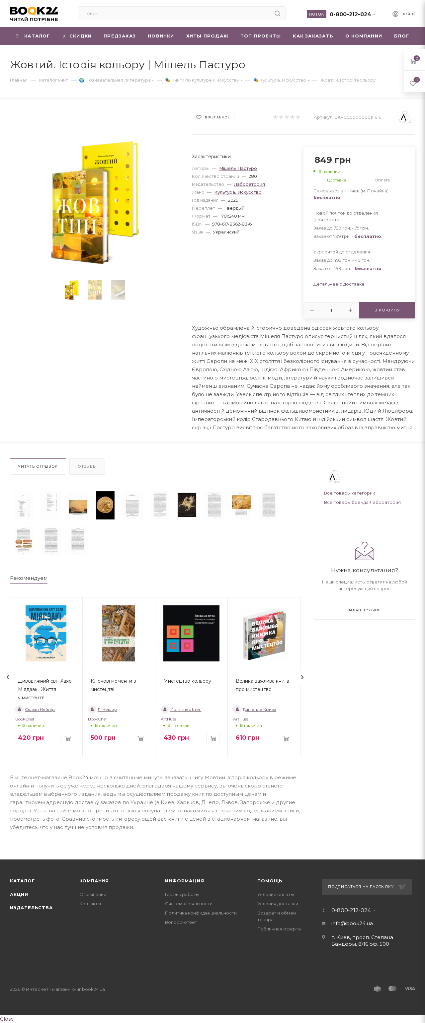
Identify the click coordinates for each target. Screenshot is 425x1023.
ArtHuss (168, 718)
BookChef (24, 718)
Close (7, 1019)
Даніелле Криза (259, 709)
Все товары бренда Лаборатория (362, 502)
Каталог (22, 880)
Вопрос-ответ (181, 922)
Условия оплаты (275, 894)
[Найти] (277, 13)
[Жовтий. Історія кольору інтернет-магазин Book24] (95, 202)
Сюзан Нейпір (40, 709)
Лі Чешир (107, 709)
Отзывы (87, 466)
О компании (92, 894)
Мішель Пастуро (238, 168)
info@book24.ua (352, 923)
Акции (19, 894)
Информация (184, 880)
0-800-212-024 (350, 14)
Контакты (90, 903)
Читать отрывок (38, 466)
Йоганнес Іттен (186, 709)
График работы (182, 894)
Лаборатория (249, 184)
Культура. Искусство (238, 192)
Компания (94, 880)
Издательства (31, 907)
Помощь (270, 880)
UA (321, 14)
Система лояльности (188, 903)
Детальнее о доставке (339, 284)
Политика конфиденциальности (201, 913)
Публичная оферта (279, 928)
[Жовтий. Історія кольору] (23, 505)
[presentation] (8, 677)
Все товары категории (349, 493)
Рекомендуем (28, 578)
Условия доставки (277, 903)
